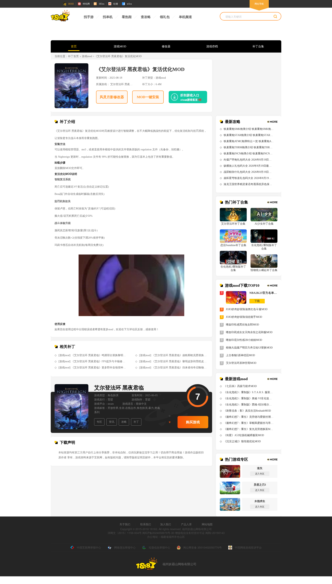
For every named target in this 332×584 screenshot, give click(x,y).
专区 (99, 421)
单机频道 (185, 17)
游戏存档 (212, 46)
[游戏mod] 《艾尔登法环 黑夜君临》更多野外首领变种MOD (92, 367)
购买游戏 (193, 422)
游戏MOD (120, 46)
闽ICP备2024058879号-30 (158, 533)
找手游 (89, 17)
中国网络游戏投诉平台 (248, 547)
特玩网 (86, 3)
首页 (74, 46)
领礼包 (165, 17)
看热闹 (127, 17)
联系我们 (145, 524)
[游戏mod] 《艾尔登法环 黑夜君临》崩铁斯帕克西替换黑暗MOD (173, 355)
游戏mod (87, 56)
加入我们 (165, 524)
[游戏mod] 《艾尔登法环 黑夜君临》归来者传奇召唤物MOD (173, 367)
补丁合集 (258, 46)
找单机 (108, 17)
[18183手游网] (60, 17)
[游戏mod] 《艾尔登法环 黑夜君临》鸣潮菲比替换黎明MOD (92, 355)
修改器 (166, 46)
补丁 (136, 421)
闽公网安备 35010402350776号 (202, 547)
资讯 (111, 421)
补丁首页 (73, 56)
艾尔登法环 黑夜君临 (122, 84)
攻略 (124, 421)
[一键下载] (185, 97)
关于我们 (125, 524)
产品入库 (186, 524)
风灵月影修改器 (112, 97)
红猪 (115, 3)
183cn (101, 3)
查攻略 (146, 17)
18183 (71, 3)
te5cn (129, 3)
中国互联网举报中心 (89, 547)
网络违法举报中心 (125, 547)
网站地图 (207, 524)
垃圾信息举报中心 (159, 547)
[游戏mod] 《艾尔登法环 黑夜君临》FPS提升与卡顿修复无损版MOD (92, 361)
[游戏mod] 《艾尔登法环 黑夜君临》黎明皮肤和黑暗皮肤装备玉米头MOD (173, 361)
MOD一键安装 (148, 97)
